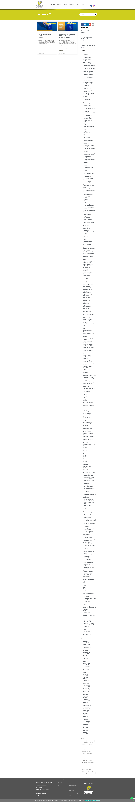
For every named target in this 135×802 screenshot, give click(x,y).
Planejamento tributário (88, 499)
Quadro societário (87, 532)
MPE (84, 458)
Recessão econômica (88, 537)
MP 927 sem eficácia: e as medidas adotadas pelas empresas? (44, 36)
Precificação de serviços (89, 519)
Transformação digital (88, 624)
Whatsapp (85, 632)
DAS (84, 224)
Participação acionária (88, 485)
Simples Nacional (87, 588)
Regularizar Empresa (88, 565)
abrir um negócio (87, 62)
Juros (91, 760)
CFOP (84, 121)
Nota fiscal (85, 464)
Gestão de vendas (87, 350)
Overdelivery (86, 474)
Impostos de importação (89, 382)
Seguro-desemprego (88, 581)
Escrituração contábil (88, 314)
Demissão (85, 242)
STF (84, 604)
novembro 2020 (87, 705)
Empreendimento (87, 289)
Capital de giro (89, 740)
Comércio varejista (87, 142)
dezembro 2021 (86, 685)
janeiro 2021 (85, 702)
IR (83, 393)
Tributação (85, 626)
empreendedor (92, 749)
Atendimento (86, 79)
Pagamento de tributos (88, 477)
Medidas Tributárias (88, 439)
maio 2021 (85, 696)
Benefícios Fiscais (87, 94)
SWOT (84, 610)
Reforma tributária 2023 (88, 562)
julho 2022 (85, 674)
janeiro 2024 (86, 646)
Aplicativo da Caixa (87, 74)
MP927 (84, 456)
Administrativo (86, 67)
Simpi (84, 587)
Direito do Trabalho (87, 256)
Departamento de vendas (89, 246)
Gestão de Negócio (85, 755)
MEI (84, 441)
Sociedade (85, 592)
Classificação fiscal (87, 124)
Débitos (85, 227)
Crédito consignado (87, 204)
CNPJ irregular (86, 137)
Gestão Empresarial (87, 353)
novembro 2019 (86, 721)
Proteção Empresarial (88, 531)
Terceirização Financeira (89, 617)
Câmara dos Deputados (88, 103)
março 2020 (86, 718)
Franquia (85, 335)
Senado (85, 585)
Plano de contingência (88, 500)
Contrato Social (86, 181)
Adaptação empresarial (88, 65)
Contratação (86, 172)
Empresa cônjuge (87, 292)
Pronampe (85, 526)
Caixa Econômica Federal (89, 101)
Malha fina (85, 427)
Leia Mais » (40, 46)
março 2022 (86, 680)
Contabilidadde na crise (88, 154)
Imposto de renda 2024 (88, 378)
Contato (82, 4)
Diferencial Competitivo (88, 253)
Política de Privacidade (96, 800)
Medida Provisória (87, 433)
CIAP (84, 123)
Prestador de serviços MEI (89, 520)
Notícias (85, 469)
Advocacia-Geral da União (89, 68)
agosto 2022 (86, 672)
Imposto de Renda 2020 (89, 375)
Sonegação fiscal (87, 599)
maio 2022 (85, 677)
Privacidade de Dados (88, 523)
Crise (84, 216)
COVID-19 (85, 197)
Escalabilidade (86, 313)
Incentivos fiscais (87, 383)
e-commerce (86, 276)
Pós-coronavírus (87, 514)
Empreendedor (86, 286)
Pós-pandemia (86, 517)
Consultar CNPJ (86, 150)
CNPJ (84, 134)
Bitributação (86, 96)
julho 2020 (85, 711)
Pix (83, 492)
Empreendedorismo (88, 287)
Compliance (86, 143)
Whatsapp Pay (86, 634)
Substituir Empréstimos (88, 606)
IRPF (84, 399)
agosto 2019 (86, 726)
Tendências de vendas (88, 615)
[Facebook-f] (37, 795)
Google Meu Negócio (88, 363)
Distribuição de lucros (88, 262)
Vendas (84, 629)
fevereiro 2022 (86, 682)
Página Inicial (52, 4)
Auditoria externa (87, 80)
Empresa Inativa (87, 294)
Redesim (85, 548)
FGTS (84, 328)
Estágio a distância (87, 319)
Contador (85, 170)
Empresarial (86, 295)
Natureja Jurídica (87, 460)
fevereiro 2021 (86, 700)
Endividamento (86, 311)
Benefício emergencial (88, 93)
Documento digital (87, 272)
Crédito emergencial (88, 205)
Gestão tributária (87, 361)
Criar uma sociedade (88, 213)
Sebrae (84, 577)
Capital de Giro (86, 105)
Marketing (85, 430)
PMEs (84, 508)
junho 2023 (85, 657)
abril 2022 (85, 678)
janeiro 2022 (86, 683)
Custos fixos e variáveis (88, 222)
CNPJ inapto (86, 135)
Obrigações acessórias (88, 472)
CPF (84, 200)
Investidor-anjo (86, 391)
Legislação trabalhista (88, 411)
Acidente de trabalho (88, 63)
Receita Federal (87, 536)
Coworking (85, 199)
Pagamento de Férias (88, 475)
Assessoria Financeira (88, 76)
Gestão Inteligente (87, 360)
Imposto (85, 372)
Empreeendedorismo (88, 284)
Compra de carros (87, 146)
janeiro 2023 (86, 664)
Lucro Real (85, 425)
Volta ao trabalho (87, 631)
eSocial (84, 316)
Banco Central (86, 88)
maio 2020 (85, 715)
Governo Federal (87, 366)
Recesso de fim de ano (88, 539)
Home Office (86, 367)
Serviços (64, 4)
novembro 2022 (86, 668)
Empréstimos (86, 308)
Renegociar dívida (87, 571)
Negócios (85, 461)
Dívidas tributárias (87, 265)
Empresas (85, 298)
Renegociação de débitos (89, 568)
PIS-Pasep (85, 491)
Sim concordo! (88, 800)
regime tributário (84, 771)
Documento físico (87, 273)
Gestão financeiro (87, 356)
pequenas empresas (91, 767)
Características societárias (89, 108)
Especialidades (71, 4)
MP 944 (85, 453)
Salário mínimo (86, 576)
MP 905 (85, 447)
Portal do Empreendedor (89, 510)
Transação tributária (88, 623)
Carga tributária (86, 111)
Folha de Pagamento (88, 333)
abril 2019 (85, 732)
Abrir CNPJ (85, 56)
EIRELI (84, 281)
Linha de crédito (87, 422)
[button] (82, 24)
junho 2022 (85, 675)
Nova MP (85, 471)
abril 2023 (85, 660)
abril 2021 (85, 697)
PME (84, 507)
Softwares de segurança (89, 598)
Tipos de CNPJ (86, 620)
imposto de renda (92, 758)
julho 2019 (85, 727)
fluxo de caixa (84, 753)
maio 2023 (85, 658)
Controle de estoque (88, 193)
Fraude (84, 336)
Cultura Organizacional (88, 220)
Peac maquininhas (87, 486)
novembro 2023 (86, 649)
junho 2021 (85, 694)
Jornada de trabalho (88, 405)
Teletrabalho (86, 614)
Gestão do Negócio (87, 352)
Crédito (84, 202)
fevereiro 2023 (86, 663)
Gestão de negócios (88, 347)
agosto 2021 (86, 691)
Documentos (86, 275)
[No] (133, 800)
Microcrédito (86, 442)
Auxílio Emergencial (87, 83)
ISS (83, 404)
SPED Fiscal (86, 601)
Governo (85, 364)
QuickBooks (86, 534)
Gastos (84, 339)
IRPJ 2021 (85, 400)
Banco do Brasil (86, 91)
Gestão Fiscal (86, 358)
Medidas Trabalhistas (88, 438)
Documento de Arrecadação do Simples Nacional (89, 269)
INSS (84, 389)
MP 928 (85, 450)
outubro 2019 (86, 722)
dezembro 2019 (86, 719)
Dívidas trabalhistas (87, 264)
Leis (84, 419)
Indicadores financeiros (88, 385)
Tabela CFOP (86, 612)
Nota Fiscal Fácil (87, 466)
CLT (84, 129)
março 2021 (85, 699)
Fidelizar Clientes (87, 330)
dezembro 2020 (87, 704)
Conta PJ (85, 151)
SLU (84, 590)
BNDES (84, 98)
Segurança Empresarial (88, 579)
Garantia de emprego (88, 338)
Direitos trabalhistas (88, 258)
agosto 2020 (86, 710)
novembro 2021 (86, 686)
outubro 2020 (86, 707)
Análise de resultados (88, 71)
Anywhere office (87, 72)
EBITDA (85, 278)
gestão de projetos (87, 349)
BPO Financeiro (86, 99)
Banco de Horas (87, 90)
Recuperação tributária (88, 545)
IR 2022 (84, 397)
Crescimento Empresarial (89, 210)
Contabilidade (86, 156)
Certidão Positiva (87, 115)
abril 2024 (85, 641)
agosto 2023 (86, 653)
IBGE (84, 369)
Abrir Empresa (86, 57)
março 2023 (86, 661)
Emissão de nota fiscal (88, 283)
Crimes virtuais (86, 214)
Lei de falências (87, 413)
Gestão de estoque (87, 344)
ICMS (84, 371)
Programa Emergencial (88, 525)
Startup (84, 603)
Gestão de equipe (87, 342)
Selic (84, 582)
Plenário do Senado (87, 505)
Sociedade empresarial (88, 593)
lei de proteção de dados (89, 415)
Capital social (86, 107)
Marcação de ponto (87, 428)
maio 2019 (85, 730)
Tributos (85, 628)
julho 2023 (85, 655)
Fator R (84, 325)
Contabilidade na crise (88, 159)
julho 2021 (85, 693)
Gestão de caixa (87, 341)
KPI (83, 408)
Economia (85, 280)
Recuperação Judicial (88, 543)
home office (83, 758)
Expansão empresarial (88, 324)
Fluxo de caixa (86, 331)
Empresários (86, 297)
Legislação (85, 410)
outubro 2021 (86, 688)
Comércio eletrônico (88, 140)
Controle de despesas (88, 188)
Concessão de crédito (88, 148)
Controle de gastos (87, 194)
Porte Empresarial (87, 512)
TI (83, 618)
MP (83, 445)
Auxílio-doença (86, 85)
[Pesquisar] (95, 14)
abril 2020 (85, 716)
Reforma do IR (86, 559)
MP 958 (85, 455)
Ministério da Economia (88, 444)
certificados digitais (87, 120)
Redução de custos (87, 550)
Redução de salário (87, 554)
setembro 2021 (86, 689)
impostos (83, 760)
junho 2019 (85, 729)
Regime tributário (87, 564)
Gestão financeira (87, 355)
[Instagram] (38, 795)
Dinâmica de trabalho (88, 255)
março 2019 (85, 733)
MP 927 (85, 449)
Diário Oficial (86, 250)
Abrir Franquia (86, 59)
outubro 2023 (86, 650)
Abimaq (85, 54)
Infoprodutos (86, 386)
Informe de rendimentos (89, 388)
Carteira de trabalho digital (89, 112)
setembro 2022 (86, 671)
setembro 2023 (86, 652)
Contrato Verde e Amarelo (89, 182)
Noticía (84, 467)
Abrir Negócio (86, 60)
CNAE (84, 131)
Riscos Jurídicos (87, 574)
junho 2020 (85, 713)
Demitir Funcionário (87, 244)
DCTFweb (85, 225)
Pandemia (85, 483)
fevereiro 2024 (86, 644)
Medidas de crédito (87, 434)
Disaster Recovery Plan (88, 261)
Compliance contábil (88, 145)
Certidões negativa (87, 117)
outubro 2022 (86, 669)
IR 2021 (84, 396)
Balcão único (86, 87)
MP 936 (85, 452)
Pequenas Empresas (88, 488)
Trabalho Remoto (87, 621)
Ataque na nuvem (87, 77)
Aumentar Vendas (87, 82)
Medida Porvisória (87, 431)
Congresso (86, 742)
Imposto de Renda (87, 374)
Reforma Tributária (87, 561)
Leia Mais (82, 34)
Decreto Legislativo (87, 241)
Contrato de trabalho (88, 173)
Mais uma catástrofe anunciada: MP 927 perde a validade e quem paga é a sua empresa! (67, 36)
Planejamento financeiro (89, 494)
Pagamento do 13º (87, 478)
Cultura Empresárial (87, 219)
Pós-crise (85, 516)
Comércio (85, 139)
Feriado (85, 327)
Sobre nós (59, 4)
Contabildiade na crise (88, 153)
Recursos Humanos (87, 546)
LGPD (84, 420)
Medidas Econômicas (88, 436)
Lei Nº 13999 (86, 417)
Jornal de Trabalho (87, 407)
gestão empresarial (92, 755)
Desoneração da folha (88, 248)
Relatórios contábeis (88, 567)
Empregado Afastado (88, 291)
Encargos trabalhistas (88, 309)
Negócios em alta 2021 (88, 463)
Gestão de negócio (87, 345)
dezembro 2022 (87, 666)
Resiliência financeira (88, 573)
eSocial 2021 (86, 317)
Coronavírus (86, 196)
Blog (78, 4)
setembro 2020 (86, 708)
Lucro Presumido (87, 423)
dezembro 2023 (87, 647)
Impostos (85, 380)
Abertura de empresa (88, 52)
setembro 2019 (86, 724)
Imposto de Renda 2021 (88, 377)
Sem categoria (86, 584)
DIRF (84, 259)
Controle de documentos (89, 190)
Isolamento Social (87, 402)
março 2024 (86, 642)
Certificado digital (87, 118)
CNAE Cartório (86, 132)
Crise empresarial (87, 217)
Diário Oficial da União (88, 251)
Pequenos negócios (88, 489)
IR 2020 (84, 394)
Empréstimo (86, 300)
